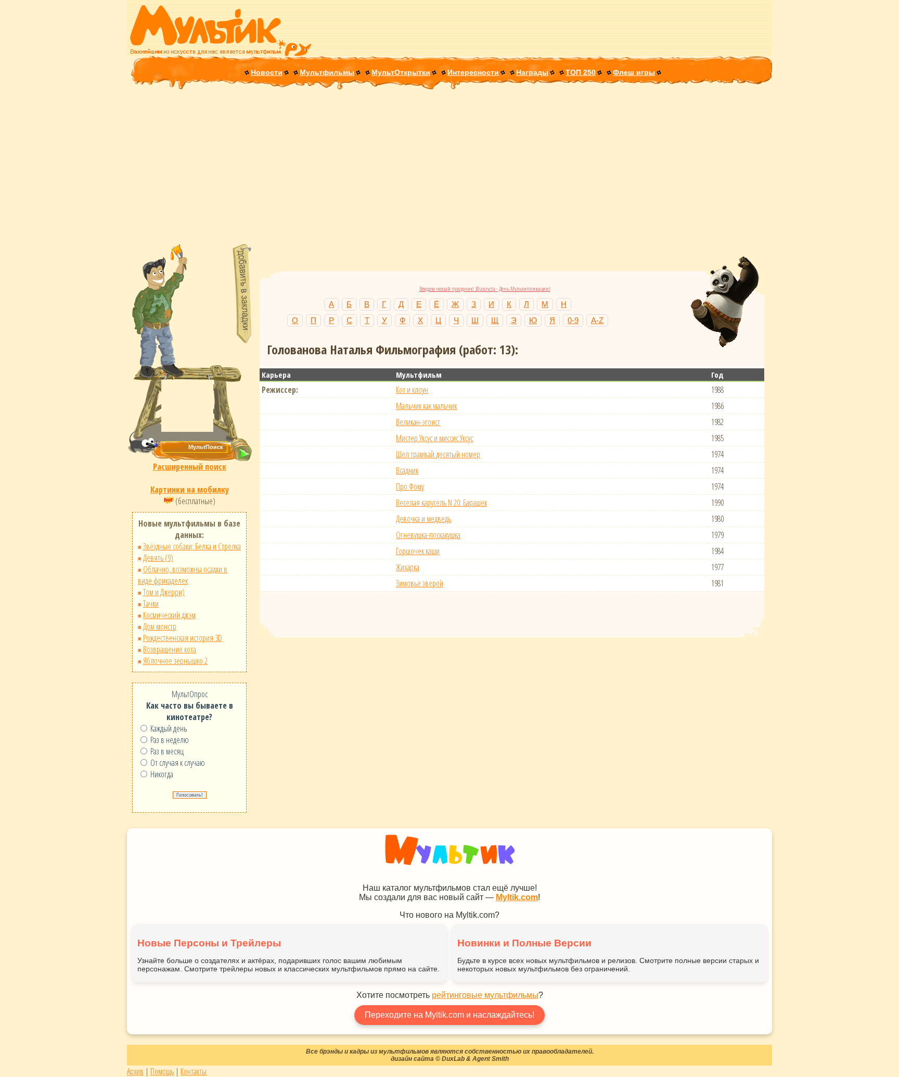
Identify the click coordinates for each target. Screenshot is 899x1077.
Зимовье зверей (419, 583)
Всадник (407, 470)
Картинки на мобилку (189, 489)
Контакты (194, 1071)
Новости (266, 72)
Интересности (473, 72)
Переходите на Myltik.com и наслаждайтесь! (449, 1014)
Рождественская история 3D (182, 638)
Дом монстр (159, 626)
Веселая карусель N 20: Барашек (441, 502)
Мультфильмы (327, 72)
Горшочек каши (418, 551)
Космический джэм (169, 615)
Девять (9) (158, 557)
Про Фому (410, 486)
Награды (532, 72)
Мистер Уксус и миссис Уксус (434, 438)
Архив (135, 1071)
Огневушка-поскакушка (428, 535)
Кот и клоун (412, 389)
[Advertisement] (449, 167)
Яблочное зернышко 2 (175, 660)
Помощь (162, 1071)
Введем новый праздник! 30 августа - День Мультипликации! (484, 288)
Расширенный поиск (189, 466)
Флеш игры (634, 72)
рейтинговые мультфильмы (485, 995)
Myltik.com (517, 897)
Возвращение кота (169, 649)
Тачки (151, 603)
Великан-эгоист (418, 422)
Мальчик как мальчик (426, 406)
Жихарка (407, 567)
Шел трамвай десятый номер (438, 454)
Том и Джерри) (164, 592)
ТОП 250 (581, 72)
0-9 (573, 320)
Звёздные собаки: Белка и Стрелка (192, 546)
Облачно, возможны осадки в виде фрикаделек (182, 574)
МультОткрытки (400, 72)
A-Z (597, 320)
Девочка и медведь (423, 518)
